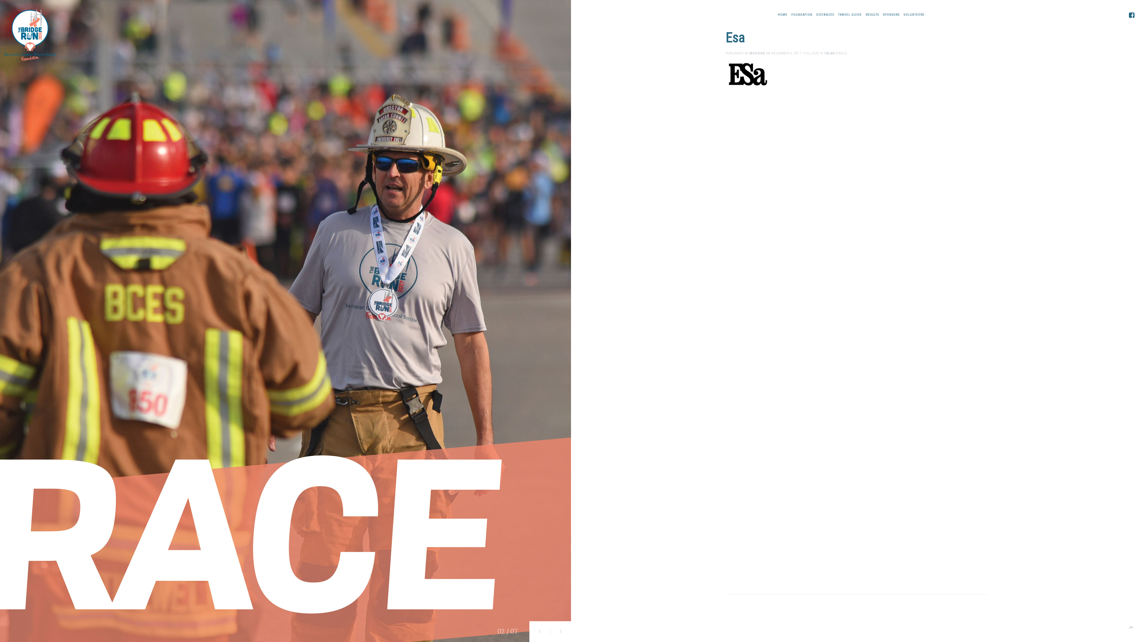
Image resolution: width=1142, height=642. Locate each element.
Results (872, 15)
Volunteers (913, 15)
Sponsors (891, 15)
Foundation (801, 15)
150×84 (829, 53)
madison (757, 53)
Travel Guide (850, 15)
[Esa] (748, 74)
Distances (825, 15)
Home (783, 15)
